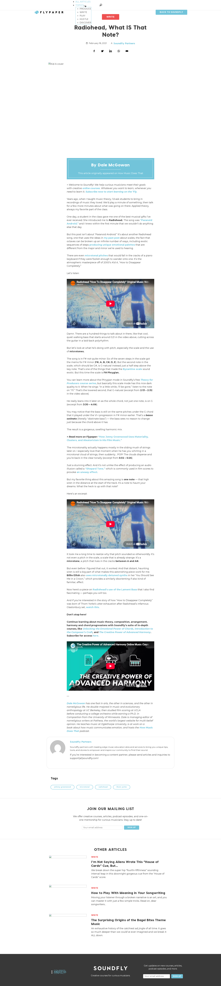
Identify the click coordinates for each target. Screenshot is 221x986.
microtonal (85, 787)
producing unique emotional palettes (112, 244)
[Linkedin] (110, 51)
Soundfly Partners (124, 43)
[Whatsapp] (119, 51)
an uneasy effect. (87, 472)
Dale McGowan (76, 703)
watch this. (93, 607)
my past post (112, 237)
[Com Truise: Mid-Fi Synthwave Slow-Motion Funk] (172, 164)
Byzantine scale (132, 369)
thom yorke (122, 787)
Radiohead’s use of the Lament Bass (115, 589)
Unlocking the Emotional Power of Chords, (108, 628)
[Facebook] (94, 51)
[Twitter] (102, 51)
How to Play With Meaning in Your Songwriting (128, 893)
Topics (79, 5)
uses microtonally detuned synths (106, 575)
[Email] (127, 51)
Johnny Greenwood (62, 787)
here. (96, 635)
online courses (91, 188)
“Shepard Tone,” (95, 468)
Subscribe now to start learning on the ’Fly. (111, 191)
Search (100, 5)
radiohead (103, 787)
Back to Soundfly (171, 12)
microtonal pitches (96, 255)
